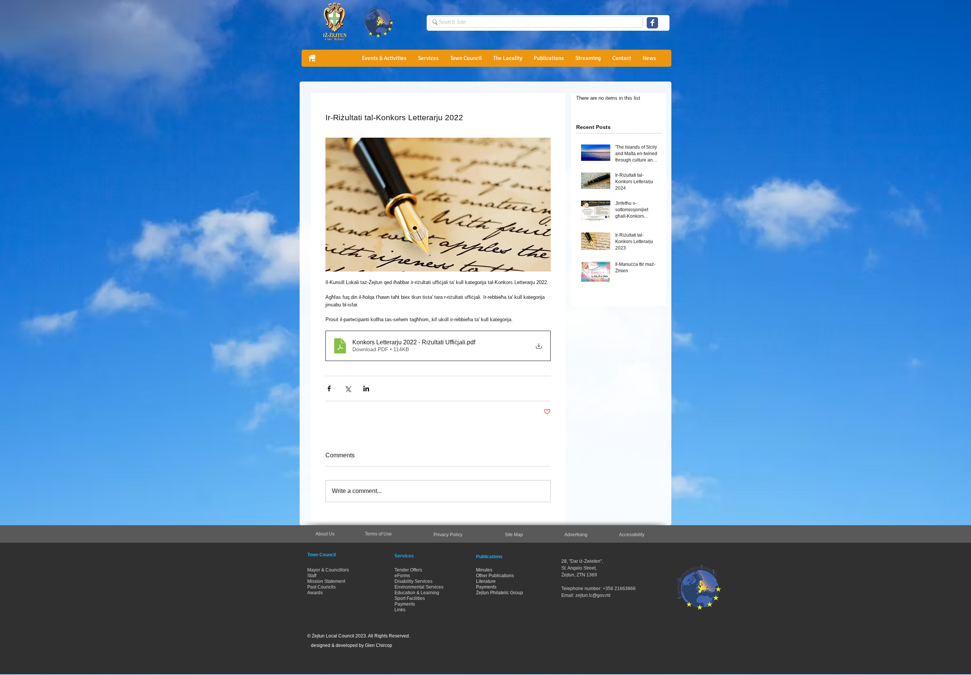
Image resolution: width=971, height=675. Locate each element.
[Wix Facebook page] (652, 22)
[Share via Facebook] (329, 388)
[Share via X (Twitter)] (347, 388)
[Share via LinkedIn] (366, 388)
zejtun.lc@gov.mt (592, 595)
